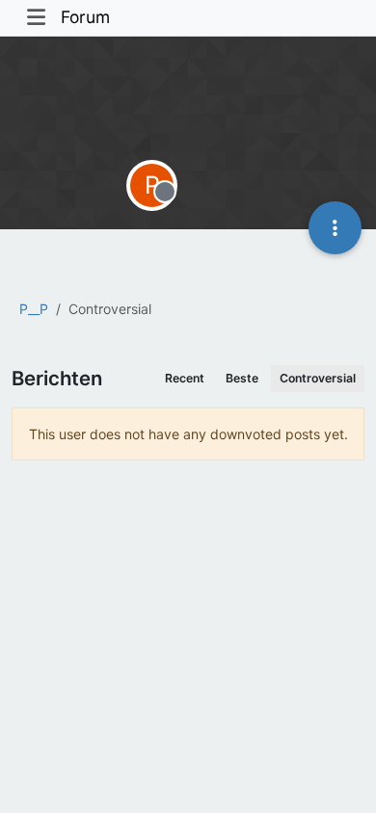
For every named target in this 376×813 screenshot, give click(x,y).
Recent (184, 378)
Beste (242, 378)
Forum (85, 17)
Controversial (318, 378)
